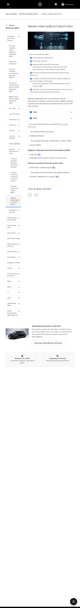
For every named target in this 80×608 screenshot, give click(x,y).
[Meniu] (8, 4)
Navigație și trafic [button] (13, 263)
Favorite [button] (11, 131)
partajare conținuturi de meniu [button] (13, 151)
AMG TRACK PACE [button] (13, 238)
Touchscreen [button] (13, 120)
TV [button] (8, 292)
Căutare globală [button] (14, 144)
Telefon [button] (9, 268)
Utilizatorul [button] (12, 125)
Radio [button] (9, 287)
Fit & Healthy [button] (11, 257)
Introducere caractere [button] (13, 211)
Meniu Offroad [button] (12, 252)
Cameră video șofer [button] (11, 226)
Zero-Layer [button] (12, 108)
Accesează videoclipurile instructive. (48, 343)
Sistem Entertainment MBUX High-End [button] (12, 313)
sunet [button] (9, 298)
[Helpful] (30, 195)
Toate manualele (11, 14)
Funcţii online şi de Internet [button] (12, 275)
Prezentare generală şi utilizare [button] (10, 38)
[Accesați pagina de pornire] (40, 4)
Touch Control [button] (13, 114)
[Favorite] (56, 4)
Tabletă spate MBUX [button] (11, 304)
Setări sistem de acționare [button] (12, 245)
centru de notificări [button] (12, 137)
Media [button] (9, 281)
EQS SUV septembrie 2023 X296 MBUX (29, 14)
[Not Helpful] (36, 195)
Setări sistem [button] (11, 233)
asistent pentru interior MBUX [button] (12, 219)
